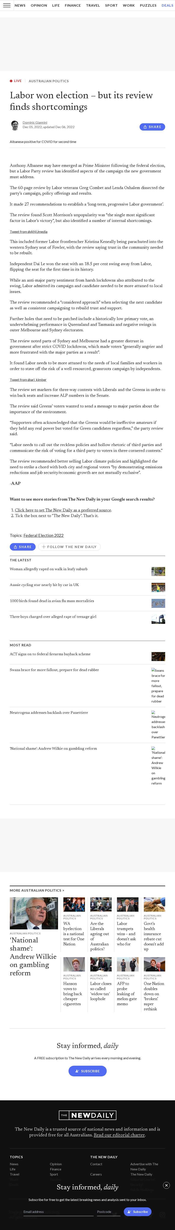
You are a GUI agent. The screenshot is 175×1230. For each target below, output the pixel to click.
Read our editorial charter (119, 1135)
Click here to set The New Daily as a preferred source (63, 510)
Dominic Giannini (35, 122)
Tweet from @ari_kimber (28, 380)
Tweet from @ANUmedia (28, 231)
